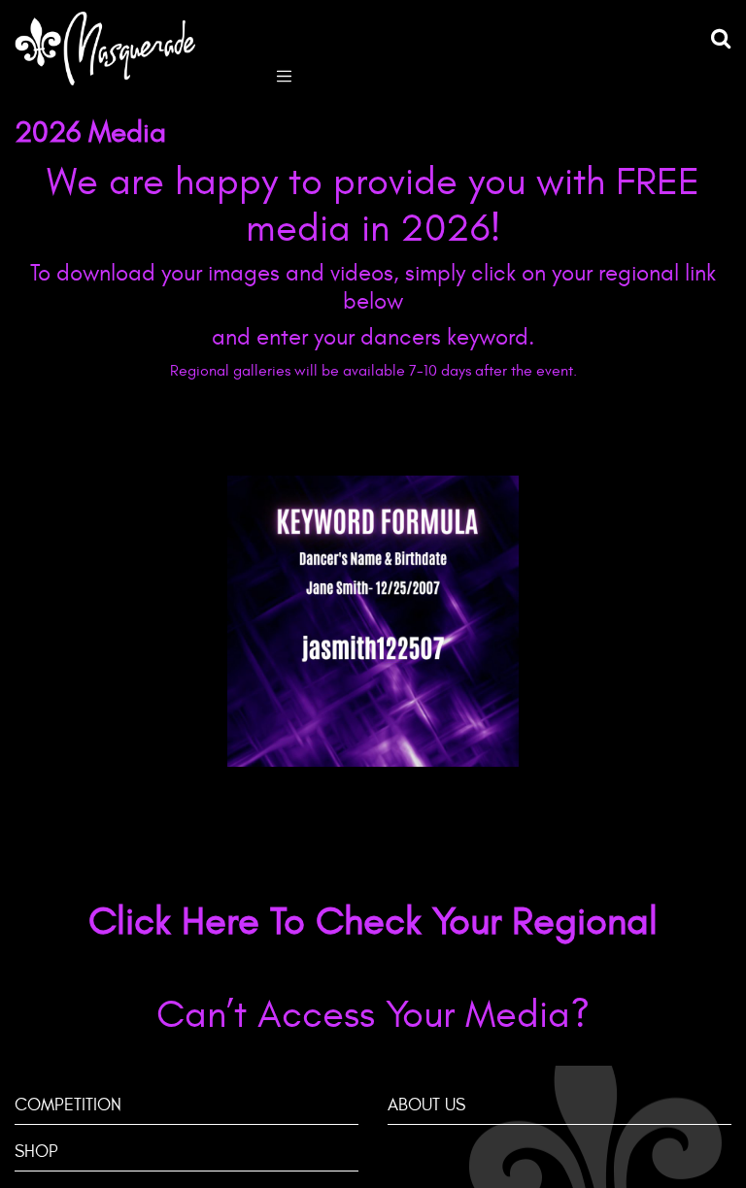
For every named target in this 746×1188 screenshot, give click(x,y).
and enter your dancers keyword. (373, 337)
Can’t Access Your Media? (373, 1015)
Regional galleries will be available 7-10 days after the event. (373, 371)
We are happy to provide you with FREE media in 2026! (373, 205)
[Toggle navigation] (284, 74)
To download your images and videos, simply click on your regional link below (373, 287)
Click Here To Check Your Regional (373, 921)
